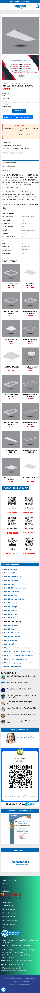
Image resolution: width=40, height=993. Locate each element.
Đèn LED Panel (6, 106)
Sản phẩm (5, 883)
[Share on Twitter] (11, 152)
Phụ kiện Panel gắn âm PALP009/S (30, 396)
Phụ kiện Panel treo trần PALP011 (30, 368)
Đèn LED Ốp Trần (10, 618)
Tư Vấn (21, 981)
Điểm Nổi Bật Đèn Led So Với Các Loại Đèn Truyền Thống (21, 696)
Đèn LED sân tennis (11, 625)
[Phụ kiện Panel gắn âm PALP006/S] (30, 300)
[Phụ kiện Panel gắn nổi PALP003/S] (11, 300)
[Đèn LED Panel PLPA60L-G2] (30, 273)
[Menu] (2, 6)
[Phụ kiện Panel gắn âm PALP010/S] (30, 439)
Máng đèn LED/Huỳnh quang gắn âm (17, 659)
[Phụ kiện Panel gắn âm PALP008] (30, 328)
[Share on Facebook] (7, 152)
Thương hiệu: (5, 98)
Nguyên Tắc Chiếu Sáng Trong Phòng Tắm (21, 708)
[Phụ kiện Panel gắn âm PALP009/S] (30, 384)
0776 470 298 (13, 533)
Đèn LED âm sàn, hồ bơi (12, 577)
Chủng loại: (5, 104)
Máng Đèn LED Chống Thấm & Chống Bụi (18, 652)
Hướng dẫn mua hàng (9, 928)
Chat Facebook (25, 117)
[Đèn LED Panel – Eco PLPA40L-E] (11, 328)
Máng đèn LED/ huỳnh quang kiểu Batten (18, 655)
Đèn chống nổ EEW (10, 569)
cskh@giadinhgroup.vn (16, 964)
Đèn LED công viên (10, 595)
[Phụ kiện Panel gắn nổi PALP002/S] (11, 411)
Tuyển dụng (5, 891)
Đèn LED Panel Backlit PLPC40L (11, 479)
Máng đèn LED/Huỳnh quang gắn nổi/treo (18, 663)
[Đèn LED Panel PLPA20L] (11, 356)
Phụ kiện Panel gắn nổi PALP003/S (11, 312)
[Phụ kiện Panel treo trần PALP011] (30, 356)
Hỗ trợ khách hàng (7, 905)
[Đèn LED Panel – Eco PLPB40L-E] (11, 439)
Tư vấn (3, 887)
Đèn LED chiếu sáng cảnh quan (15, 588)
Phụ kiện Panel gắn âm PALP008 (30, 340)
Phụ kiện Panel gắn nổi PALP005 (30, 423)
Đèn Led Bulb (9, 584)
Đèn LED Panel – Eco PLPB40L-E (11, 451)
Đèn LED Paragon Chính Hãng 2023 (19, 689)
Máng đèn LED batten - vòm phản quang (18, 648)
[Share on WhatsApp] (4, 152)
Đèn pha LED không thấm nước (15, 633)
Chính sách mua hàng (9, 913)
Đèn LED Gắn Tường (11, 614)
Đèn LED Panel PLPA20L (11, 367)
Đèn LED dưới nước (11, 610)
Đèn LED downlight (10, 607)
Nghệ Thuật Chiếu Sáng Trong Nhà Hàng (21, 714)
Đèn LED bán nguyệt (11, 580)
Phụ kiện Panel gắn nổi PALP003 (11, 285)
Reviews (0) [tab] (6, 170)
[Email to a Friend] (14, 152)
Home (4, 83)
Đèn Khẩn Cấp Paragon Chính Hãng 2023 (21, 676)
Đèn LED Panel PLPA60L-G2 (30, 285)
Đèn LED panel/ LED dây (19, 83)
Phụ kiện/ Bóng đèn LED (12, 667)
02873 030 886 (13, 554)
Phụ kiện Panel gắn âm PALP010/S (30, 451)
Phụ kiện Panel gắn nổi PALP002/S (11, 423)
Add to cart (18, 111)
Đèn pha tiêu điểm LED (12, 637)
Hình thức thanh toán (8, 924)
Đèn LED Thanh (9, 629)
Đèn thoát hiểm (9, 644)
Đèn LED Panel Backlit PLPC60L (14, 148)
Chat (11, 117)
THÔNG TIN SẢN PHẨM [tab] (9, 162)
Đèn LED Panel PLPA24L (30, 478)
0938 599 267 (30, 512)
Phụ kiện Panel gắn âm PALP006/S (30, 312)
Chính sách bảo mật (8, 917)
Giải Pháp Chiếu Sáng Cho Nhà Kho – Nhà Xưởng (21, 722)
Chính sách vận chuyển (9, 920)
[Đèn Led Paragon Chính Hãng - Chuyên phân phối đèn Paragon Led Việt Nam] (20, 6)
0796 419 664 (30, 554)
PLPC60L (26, 148)
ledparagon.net (14, 968)
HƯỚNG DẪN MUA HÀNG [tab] (9, 166)
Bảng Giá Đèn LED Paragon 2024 (18, 682)
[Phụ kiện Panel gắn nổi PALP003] (11, 273)
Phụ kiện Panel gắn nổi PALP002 (11, 396)
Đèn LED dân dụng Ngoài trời (14, 599)
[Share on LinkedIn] (21, 152)
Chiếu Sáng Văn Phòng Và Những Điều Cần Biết (22, 703)
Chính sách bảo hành (8, 909)
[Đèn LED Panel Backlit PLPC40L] (11, 467)
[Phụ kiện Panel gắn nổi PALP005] (30, 411)
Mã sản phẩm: (6, 93)
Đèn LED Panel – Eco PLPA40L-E (11, 340)
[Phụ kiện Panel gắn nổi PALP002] (11, 384)
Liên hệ (26, 981)
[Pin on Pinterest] (18, 152)
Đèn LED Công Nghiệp (12, 592)
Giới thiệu (14, 981)
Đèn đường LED (9, 573)
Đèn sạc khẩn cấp (10, 640)
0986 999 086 (13, 512)
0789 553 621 (30, 533)
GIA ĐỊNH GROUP (19, 978)
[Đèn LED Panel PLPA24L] (30, 467)
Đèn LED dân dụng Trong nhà (14, 603)
